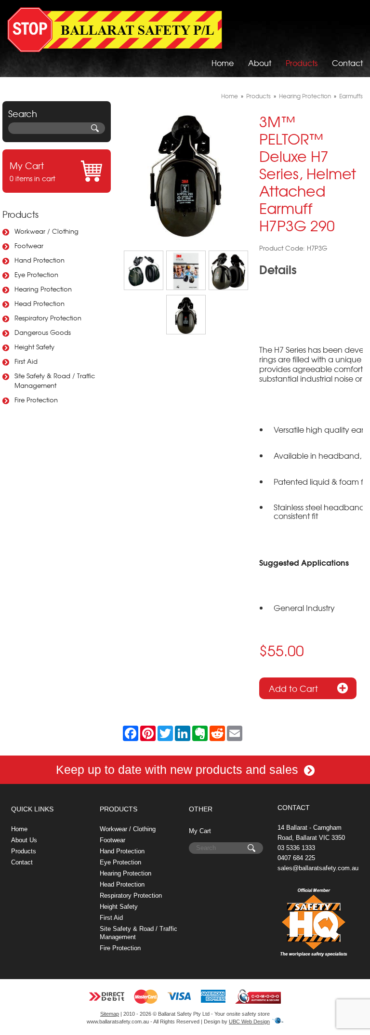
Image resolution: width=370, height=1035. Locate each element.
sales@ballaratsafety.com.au (318, 868)
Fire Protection (36, 399)
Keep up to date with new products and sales (179, 769)
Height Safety (34, 346)
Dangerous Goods (42, 332)
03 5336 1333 (296, 847)
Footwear (28, 245)
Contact (347, 62)
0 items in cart (32, 171)
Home (222, 62)
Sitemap (109, 1014)
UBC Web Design (249, 1021)
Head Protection (39, 303)
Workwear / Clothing (46, 231)
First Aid (26, 361)
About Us (24, 840)
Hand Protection (39, 260)
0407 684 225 (296, 858)
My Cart (200, 831)
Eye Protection (36, 274)
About (259, 62)
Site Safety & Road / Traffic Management (54, 380)
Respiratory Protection (47, 317)
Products (301, 62)
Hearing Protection (43, 288)
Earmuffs (351, 96)
